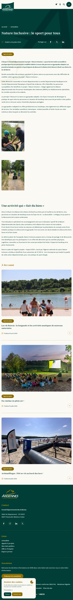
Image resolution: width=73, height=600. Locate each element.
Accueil (4, 27)
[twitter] (57, 42)
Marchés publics (8, 546)
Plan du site (47, 588)
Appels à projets (8, 543)
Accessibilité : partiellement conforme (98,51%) (37, 584)
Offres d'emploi (7, 549)
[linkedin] (63, 42)
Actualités (14, 27)
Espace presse (7, 552)
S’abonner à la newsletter (12, 576)
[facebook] (50, 42)
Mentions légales (63, 584)
